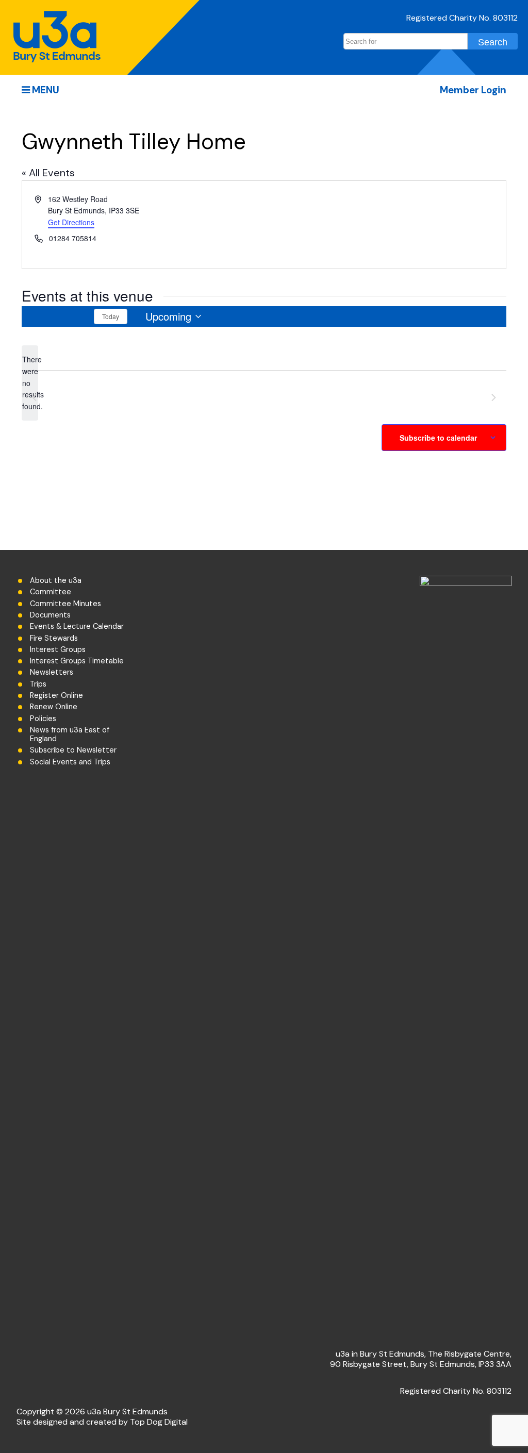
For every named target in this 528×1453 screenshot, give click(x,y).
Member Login (473, 89)
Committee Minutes (65, 603)
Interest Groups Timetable (77, 661)
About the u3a (55, 580)
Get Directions (71, 222)
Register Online (56, 695)
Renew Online (53, 707)
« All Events (48, 172)
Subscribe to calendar (438, 437)
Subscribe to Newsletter (73, 750)
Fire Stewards (54, 638)
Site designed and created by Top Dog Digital (102, 1421)
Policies (43, 718)
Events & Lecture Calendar (77, 626)
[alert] (30, 382)
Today (110, 316)
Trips (38, 684)
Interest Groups (58, 649)
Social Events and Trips (70, 762)
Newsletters (51, 672)
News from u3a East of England (69, 734)
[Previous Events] (39, 316)
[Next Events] (75, 316)
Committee (50, 592)
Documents (50, 615)
